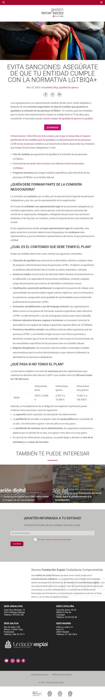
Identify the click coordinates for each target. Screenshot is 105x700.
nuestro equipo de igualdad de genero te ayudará (68, 118)
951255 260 (18, 615)
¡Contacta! (52, 127)
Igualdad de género (68, 87)
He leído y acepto (54, 539)
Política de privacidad (61, 674)
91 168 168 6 (71, 634)
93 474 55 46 (71, 617)
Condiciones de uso (40, 674)
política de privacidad (62, 539)
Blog (55, 87)
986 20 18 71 (19, 634)
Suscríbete (17, 544)
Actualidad (46, 87)
